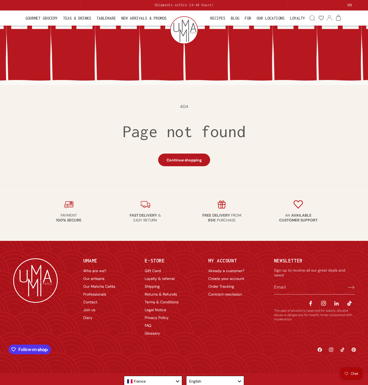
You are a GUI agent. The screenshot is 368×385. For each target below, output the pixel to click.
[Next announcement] (287, 5)
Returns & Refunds (161, 294)
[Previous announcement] (80, 5)
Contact (90, 302)
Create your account (226, 278)
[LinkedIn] (336, 303)
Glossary (152, 333)
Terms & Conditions (162, 302)
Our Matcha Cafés (99, 286)
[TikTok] (349, 303)
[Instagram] (323, 303)
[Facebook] (310, 303)
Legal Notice (155, 309)
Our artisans (94, 278)
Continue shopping (184, 160)
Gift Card (153, 270)
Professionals (94, 294)
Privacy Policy (157, 317)
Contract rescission (225, 294)
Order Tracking (221, 286)
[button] (41, 18)
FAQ (148, 325)
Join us (89, 309)
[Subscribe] (349, 287)
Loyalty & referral (160, 278)
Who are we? (94, 270)
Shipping (152, 286)
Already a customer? (226, 270)
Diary (87, 317)
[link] (321, 18)
